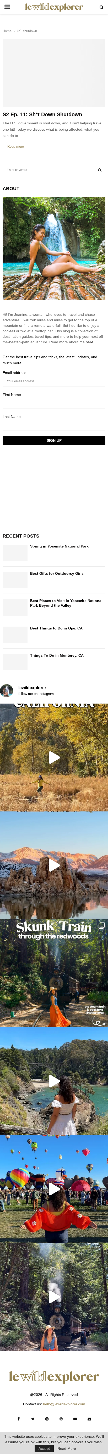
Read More (66, 1448)
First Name (12, 394)
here (89, 342)
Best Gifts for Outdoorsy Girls (57, 573)
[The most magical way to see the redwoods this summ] (54, 973)
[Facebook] (18, 1419)
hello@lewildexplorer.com (64, 1404)
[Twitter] (33, 1419)
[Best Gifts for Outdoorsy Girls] (15, 580)
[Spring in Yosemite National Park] (15, 553)
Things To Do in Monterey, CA (57, 655)
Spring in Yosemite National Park (59, 546)
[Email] (89, 1419)
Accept (44, 1448)
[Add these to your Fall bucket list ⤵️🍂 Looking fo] (54, 757)
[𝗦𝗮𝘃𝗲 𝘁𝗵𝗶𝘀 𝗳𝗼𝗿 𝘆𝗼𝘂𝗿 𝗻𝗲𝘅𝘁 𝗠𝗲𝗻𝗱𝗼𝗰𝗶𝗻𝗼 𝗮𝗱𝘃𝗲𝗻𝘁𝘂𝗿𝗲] (54, 1081)
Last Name (12, 416)
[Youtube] (75, 1419)
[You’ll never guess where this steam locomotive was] (54, 1297)
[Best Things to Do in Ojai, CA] (15, 635)
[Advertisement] (42, 488)
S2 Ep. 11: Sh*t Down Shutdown (42, 114)
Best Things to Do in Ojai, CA (56, 628)
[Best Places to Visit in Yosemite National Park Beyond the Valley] (15, 607)
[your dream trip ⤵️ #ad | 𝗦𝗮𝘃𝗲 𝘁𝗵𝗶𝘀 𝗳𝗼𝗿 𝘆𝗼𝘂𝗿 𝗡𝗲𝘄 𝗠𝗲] (54, 1189)
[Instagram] (47, 1419)
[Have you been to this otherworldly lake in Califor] (54, 865)
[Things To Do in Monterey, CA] (15, 662)
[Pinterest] (61, 1419)
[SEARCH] (99, 170)
